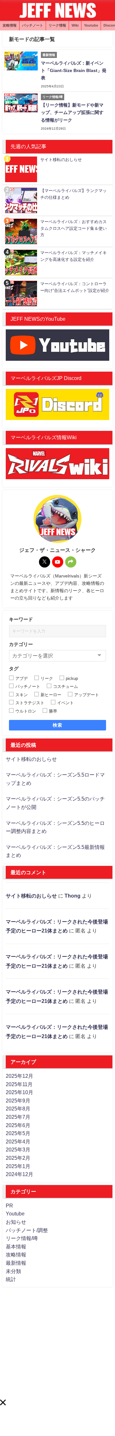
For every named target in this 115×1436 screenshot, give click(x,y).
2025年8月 (18, 1108)
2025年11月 (19, 1084)
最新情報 (16, 1262)
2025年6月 (18, 1125)
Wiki (75, 25)
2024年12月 (19, 1174)
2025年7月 (18, 1116)
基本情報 (16, 1246)
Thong (72, 895)
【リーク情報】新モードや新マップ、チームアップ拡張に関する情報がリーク (72, 112)
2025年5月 (18, 1133)
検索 (58, 725)
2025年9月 (18, 1100)
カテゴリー (21, 644)
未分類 (13, 1271)
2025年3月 (18, 1149)
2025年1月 (18, 1166)
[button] (3, 1402)
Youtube (91, 25)
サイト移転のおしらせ (31, 759)
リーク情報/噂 (22, 1238)
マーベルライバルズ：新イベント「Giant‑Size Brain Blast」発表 (73, 70)
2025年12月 (19, 1075)
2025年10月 (19, 1092)
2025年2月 (18, 1157)
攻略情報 (10, 25)
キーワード (21, 619)
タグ (14, 668)
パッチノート (32, 25)
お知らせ (16, 1221)
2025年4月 (18, 1141)
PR (9, 1205)
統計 (11, 1279)
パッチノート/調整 (27, 1230)
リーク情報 (57, 25)
